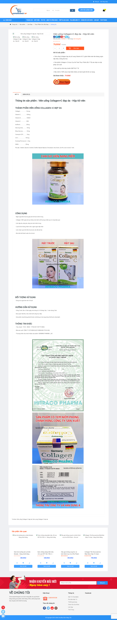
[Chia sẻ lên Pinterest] (61, 37)
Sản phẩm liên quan (19, 531)
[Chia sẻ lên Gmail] (64, 37)
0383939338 (52, 598)
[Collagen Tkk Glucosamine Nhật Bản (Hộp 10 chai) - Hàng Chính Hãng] (93, 542)
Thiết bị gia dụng (72, 602)
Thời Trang (71, 609)
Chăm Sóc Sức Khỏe (73, 604)
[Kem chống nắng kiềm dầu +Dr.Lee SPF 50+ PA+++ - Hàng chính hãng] (46, 542)
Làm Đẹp (70, 607)
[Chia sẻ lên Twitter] (57, 37)
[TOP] (114, 609)
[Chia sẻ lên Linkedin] (59, 37)
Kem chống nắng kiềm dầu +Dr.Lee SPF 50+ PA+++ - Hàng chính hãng (46, 554)
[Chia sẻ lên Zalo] (69, 37)
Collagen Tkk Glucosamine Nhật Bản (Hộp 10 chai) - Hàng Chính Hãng (93, 554)
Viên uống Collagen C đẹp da (24, 519)
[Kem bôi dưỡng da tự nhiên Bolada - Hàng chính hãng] (23, 542)
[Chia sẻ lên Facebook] (54, 37)
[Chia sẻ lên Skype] (66, 37)
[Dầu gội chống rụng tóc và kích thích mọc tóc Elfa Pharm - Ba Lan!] (70, 542)
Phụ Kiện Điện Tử (72, 599)
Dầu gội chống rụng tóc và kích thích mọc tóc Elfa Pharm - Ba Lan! (70, 554)
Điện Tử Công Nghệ (73, 597)
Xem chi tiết (23, 566)
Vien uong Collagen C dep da (40, 519)
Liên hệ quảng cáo (86, 10)
